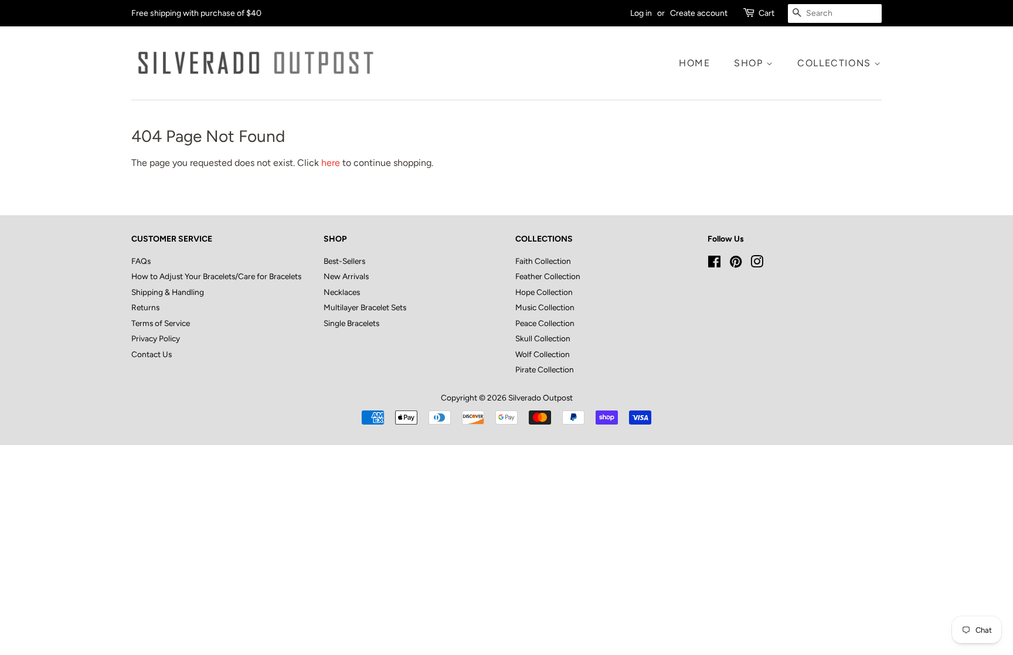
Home (694, 63)
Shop (750, 63)
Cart (766, 13)
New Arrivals (346, 276)
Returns (145, 307)
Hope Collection (544, 292)
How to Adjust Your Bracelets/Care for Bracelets (216, 276)
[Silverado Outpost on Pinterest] (735, 264)
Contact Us (151, 354)
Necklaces (342, 292)
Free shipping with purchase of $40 (196, 13)
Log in (641, 13)
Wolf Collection (542, 354)
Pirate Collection (544, 369)
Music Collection (545, 307)
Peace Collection (545, 323)
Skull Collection (542, 338)
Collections (835, 63)
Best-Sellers (344, 261)
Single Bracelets (351, 323)
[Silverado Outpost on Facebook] (714, 264)
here (330, 162)
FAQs (141, 261)
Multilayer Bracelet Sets (365, 307)
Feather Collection (547, 276)
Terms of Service (160, 323)
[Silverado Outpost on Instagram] (756, 264)
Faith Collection (543, 261)
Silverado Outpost (540, 397)
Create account (699, 13)
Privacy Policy (155, 338)
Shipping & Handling (167, 292)
